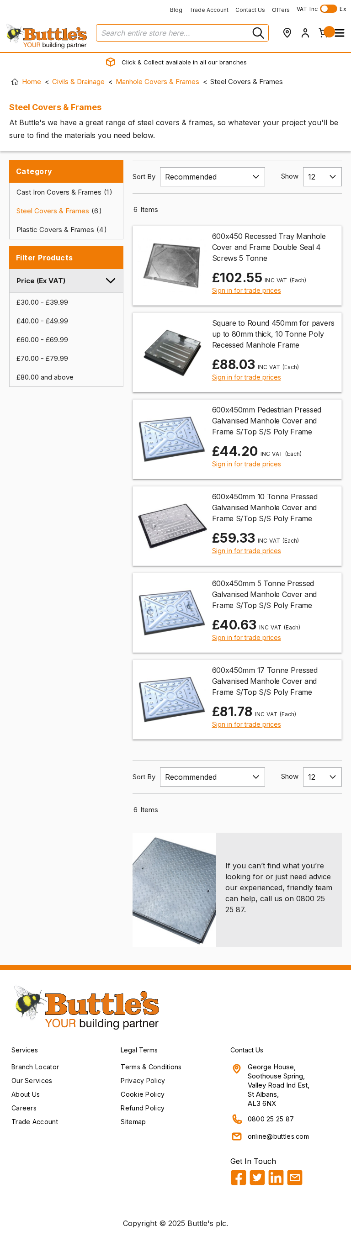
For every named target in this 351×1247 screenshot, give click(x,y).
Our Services (32, 1080)
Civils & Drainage (78, 81)
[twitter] (257, 1177)
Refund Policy (143, 1108)
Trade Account (209, 9)
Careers (24, 1108)
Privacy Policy (143, 1080)
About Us (25, 1094)
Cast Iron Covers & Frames (62, 192)
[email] (295, 1177)
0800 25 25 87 (271, 1119)
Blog (176, 9)
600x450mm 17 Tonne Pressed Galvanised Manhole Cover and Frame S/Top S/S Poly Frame (265, 681)
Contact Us (250, 9)
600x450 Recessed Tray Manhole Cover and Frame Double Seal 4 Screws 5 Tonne (269, 247)
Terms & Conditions (151, 1067)
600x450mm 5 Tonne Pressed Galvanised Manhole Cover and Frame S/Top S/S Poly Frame (264, 594)
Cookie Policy (143, 1094)
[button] (339, 33)
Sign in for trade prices (246, 290)
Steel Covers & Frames (57, 210)
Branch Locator (35, 1067)
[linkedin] (276, 1177)
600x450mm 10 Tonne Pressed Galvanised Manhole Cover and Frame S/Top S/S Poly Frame (265, 507)
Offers (281, 9)
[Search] (257, 33)
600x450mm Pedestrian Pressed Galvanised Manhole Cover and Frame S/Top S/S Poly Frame (267, 420)
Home (31, 81)
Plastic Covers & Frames (59, 229)
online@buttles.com (278, 1136)
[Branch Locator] (287, 33)
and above (45, 377)
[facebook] (238, 1177)
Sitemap (133, 1121)
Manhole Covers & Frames (157, 81)
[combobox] (182, 33)
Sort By (144, 176)
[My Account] (305, 33)
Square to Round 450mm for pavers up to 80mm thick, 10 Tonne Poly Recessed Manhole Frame (273, 333)
